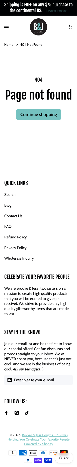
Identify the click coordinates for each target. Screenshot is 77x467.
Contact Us (13, 215)
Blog (8, 205)
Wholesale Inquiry (19, 258)
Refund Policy (15, 237)
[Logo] (38, 26)
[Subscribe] (67, 380)
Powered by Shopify (38, 444)
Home (8, 45)
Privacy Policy (15, 247)
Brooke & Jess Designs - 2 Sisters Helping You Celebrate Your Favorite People (38, 437)
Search (10, 194)
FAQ (8, 226)
